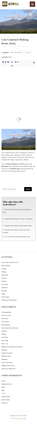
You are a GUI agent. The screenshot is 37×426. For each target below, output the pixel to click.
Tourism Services (6, 384)
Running (4, 290)
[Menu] (32, 4)
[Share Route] (5, 62)
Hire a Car (4, 343)
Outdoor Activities (6, 353)
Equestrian (4, 275)
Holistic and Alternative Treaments (11, 347)
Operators (4, 350)
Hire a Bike (4, 340)
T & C (3, 393)
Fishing (3, 281)
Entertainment (5, 325)
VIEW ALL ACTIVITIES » (9, 300)
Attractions (4, 318)
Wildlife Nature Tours (8, 365)
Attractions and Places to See (10, 262)
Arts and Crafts (6, 315)
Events (3, 387)
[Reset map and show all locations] (34, 62)
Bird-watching (5, 265)
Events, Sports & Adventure (9, 328)
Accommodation (6, 312)
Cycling (3, 268)
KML (11, 62)
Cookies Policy (5, 396)
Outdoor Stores (6, 356)
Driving (3, 272)
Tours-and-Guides (6, 362)
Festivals (4, 278)
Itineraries (4, 287)
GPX (17, 62)
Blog (2, 390)
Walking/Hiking (16, 52)
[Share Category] (8, 62)
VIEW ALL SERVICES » (8, 369)
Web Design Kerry (16, 418)
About (3, 381)
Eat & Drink (5, 321)
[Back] (2, 62)
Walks (28, 52)
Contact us (4, 403)
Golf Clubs (4, 284)
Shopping (4, 359)
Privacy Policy (5, 400)
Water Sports (5, 297)
